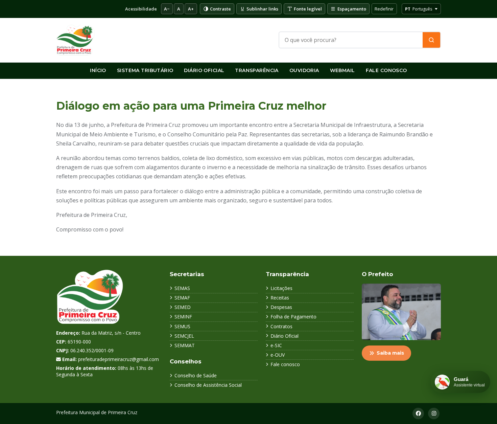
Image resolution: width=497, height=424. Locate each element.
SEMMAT (184, 345)
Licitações (281, 288)
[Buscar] (431, 40)
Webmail (342, 70)
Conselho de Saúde (195, 375)
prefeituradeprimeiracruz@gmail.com (118, 359)
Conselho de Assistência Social (208, 385)
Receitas (279, 297)
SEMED (182, 307)
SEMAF (182, 297)
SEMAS (182, 288)
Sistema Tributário (145, 70)
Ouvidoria (304, 70)
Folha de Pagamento (293, 316)
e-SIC (276, 345)
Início (98, 70)
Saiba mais (390, 353)
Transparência (256, 70)
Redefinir (384, 9)
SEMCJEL (184, 336)
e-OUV (277, 355)
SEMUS (182, 326)
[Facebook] (418, 413)
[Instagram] (434, 413)
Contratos (281, 326)
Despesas (281, 307)
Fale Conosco (386, 70)
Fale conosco (285, 364)
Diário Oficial (204, 70)
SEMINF (183, 316)
